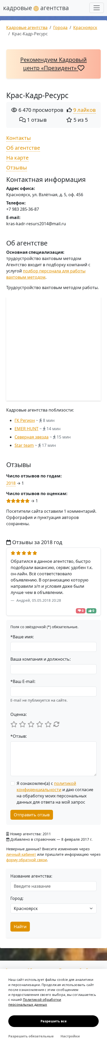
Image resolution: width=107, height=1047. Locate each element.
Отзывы (16, 167)
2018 (11, 483)
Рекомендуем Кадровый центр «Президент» (53, 64)
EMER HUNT (26, 429)
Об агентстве (23, 147)
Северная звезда (32, 437)
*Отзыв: (18, 736)
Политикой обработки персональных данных (34, 1002)
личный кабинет (21, 854)
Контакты (18, 137)
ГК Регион (25, 420)
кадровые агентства (36, 8)
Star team (24, 445)
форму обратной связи (26, 859)
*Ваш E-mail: (22, 681)
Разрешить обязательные (31, 1036)
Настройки (70, 1036)
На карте (17, 157)
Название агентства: (31, 876)
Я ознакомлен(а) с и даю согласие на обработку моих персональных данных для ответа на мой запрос (55, 793)
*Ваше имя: (22, 637)
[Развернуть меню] (96, 8)
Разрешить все (54, 1021)
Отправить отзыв (32, 815)
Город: (16, 898)
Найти (20, 926)
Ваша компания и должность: (40, 659)
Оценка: (18, 714)
